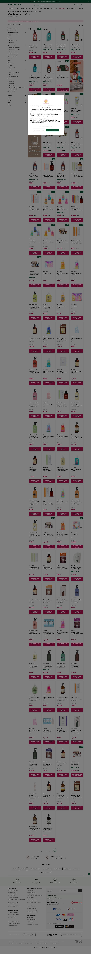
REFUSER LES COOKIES (39, 130)
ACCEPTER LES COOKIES (52, 130)
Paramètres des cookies (45, 126)
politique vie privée (40, 122)
